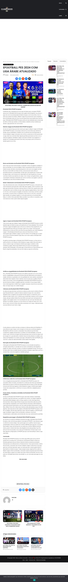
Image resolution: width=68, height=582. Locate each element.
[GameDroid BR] (7, 9)
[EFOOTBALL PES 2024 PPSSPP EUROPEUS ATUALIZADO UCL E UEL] (37, 540)
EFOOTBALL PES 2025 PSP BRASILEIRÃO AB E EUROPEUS (9, 546)
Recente (55, 61)
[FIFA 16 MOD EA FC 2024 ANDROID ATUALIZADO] (52, 91)
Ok (34, 580)
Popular (49, 61)
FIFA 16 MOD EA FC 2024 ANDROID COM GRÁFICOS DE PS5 (60, 82)
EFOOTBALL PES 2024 (11, 61)
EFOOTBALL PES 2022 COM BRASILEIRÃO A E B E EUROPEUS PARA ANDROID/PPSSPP (61, 70)
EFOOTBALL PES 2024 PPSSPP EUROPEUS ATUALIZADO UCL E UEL (36, 546)
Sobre (60, 15)
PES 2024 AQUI (23, 459)
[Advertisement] (34, 28)
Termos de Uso (32, 560)
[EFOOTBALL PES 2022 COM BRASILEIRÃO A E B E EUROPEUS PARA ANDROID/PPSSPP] (52, 67)
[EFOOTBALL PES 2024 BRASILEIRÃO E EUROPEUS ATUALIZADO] (23, 540)
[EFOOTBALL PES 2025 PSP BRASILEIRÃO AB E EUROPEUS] (9, 540)
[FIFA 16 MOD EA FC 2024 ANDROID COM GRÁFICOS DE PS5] (52, 81)
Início (60, 3)
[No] (66, 578)
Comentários (63, 61)
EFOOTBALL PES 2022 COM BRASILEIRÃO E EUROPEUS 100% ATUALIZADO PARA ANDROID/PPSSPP (61, 103)
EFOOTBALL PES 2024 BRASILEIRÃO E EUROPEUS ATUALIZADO (23, 546)
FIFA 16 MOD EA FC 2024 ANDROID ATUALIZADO (60, 91)
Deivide (6, 74)
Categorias (62, 9)
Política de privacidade (40, 560)
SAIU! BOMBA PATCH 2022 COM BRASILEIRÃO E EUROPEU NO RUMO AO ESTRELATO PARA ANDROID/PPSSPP (61, 118)
